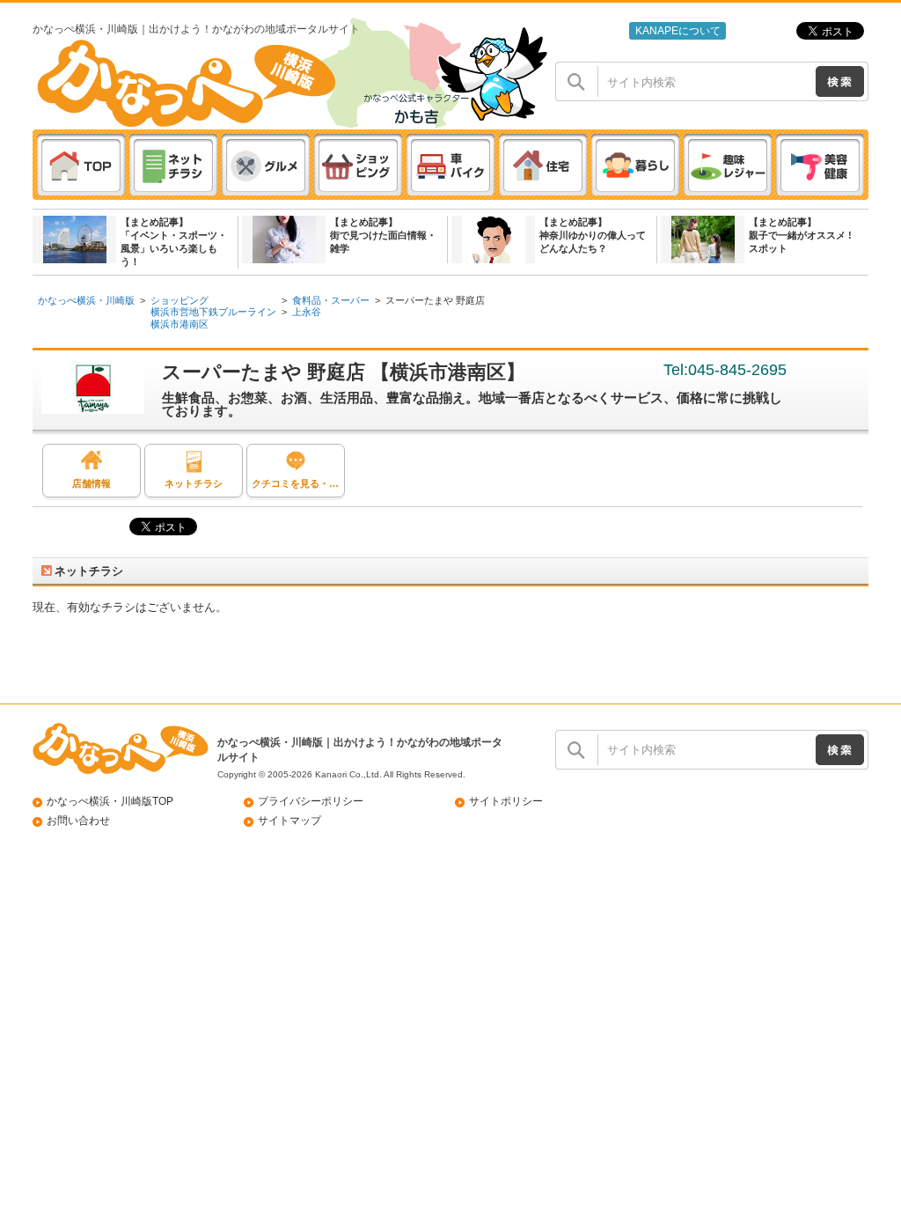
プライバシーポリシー (310, 801)
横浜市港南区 (179, 324)
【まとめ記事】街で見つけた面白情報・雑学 (383, 235)
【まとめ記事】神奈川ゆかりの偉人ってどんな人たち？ (592, 235)
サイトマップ (289, 820)
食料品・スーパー (331, 300)
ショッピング (179, 300)
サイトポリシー (506, 801)
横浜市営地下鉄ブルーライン (213, 311)
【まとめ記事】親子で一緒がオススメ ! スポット (800, 235)
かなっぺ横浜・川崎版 (86, 300)
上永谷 (306, 311)
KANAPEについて (678, 31)
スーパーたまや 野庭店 (435, 300)
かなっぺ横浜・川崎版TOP (110, 801)
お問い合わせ (78, 820)
